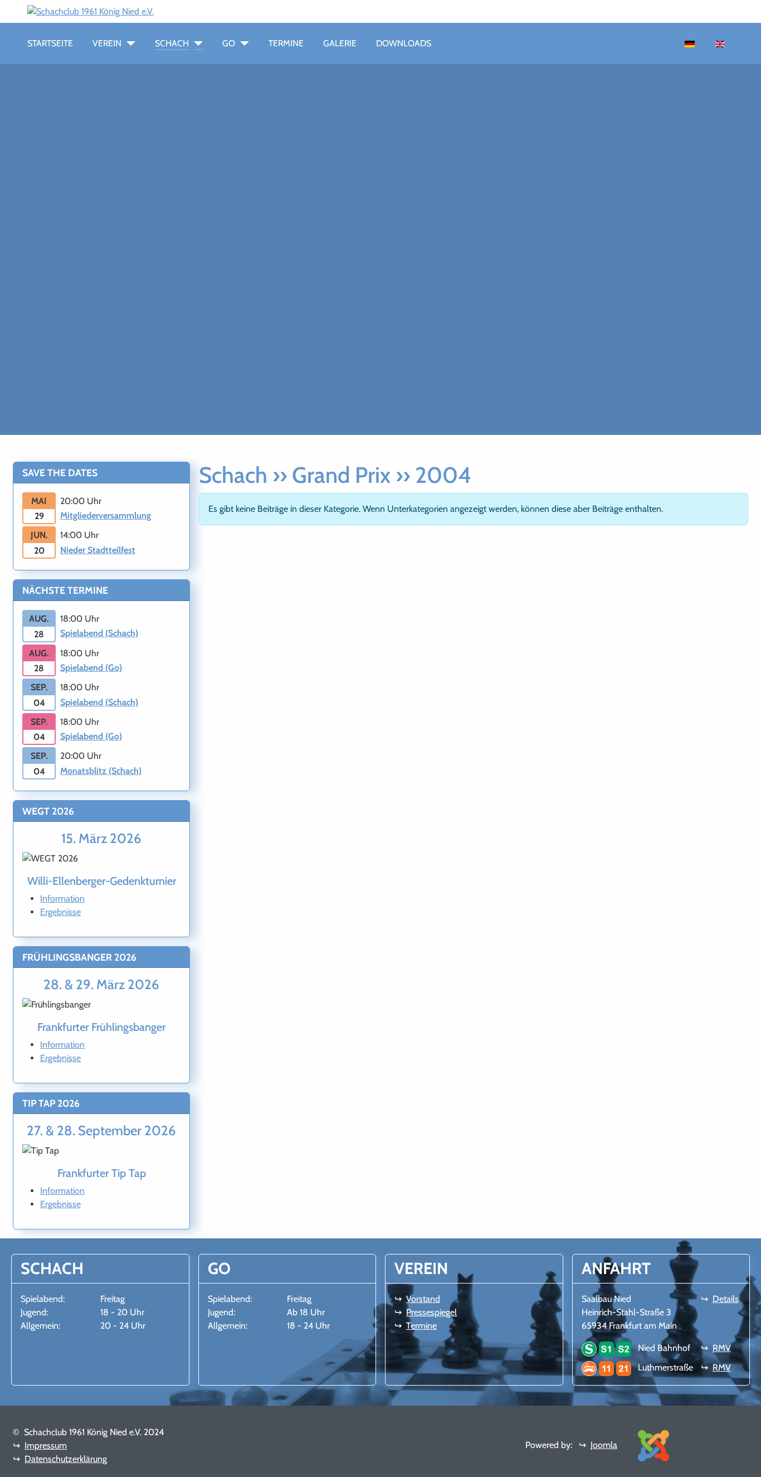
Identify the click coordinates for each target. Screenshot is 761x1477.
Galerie (340, 43)
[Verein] (128, 43)
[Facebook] (167, 11)
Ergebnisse (60, 912)
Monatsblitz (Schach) (101, 771)
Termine (286, 43)
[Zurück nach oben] (747, 1463)
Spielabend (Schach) (99, 633)
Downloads (403, 43)
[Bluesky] (185, 11)
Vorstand (423, 1299)
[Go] (242, 43)
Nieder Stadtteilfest (97, 550)
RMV (722, 1348)
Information (62, 898)
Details (726, 1299)
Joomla (604, 1445)
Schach (172, 43)
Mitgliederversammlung (105, 515)
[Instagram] (176, 11)
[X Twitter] (193, 11)
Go (228, 43)
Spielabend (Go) (91, 667)
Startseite (50, 43)
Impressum (46, 1445)
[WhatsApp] (158, 11)
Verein (106, 43)
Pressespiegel (431, 1312)
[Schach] (196, 43)
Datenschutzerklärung (66, 1459)
